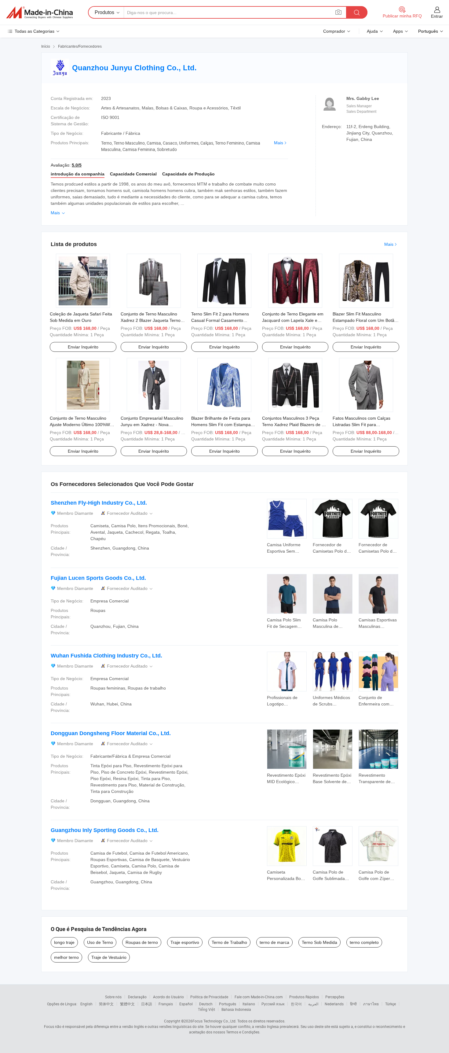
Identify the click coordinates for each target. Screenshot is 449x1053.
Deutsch (206, 1003)
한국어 (296, 1003)
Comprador (334, 31)
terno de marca (274, 942)
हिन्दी (353, 1003)
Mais (278, 142)
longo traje (64, 942)
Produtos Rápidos (304, 996)
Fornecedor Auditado (130, 513)
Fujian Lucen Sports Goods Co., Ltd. (98, 578)
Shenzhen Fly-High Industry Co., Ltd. (99, 503)
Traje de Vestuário (108, 957)
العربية (313, 1003)
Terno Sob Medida (319, 942)
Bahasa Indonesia (236, 1009)
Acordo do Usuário (168, 996)
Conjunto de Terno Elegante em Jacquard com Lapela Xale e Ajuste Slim (292, 320)
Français (166, 1003)
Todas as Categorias (34, 31)
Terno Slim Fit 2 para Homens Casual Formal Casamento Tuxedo (220, 320)
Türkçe (390, 1003)
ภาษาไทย (371, 1003)
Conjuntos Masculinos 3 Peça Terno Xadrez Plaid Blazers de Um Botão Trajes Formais (295, 424)
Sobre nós (113, 996)
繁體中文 (127, 1003)
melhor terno (66, 957)
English (86, 1003)
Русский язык (272, 1003)
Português (227, 1003)
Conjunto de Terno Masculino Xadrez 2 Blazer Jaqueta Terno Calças (151, 320)
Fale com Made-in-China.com (259, 996)
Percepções (334, 996)
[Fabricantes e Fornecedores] (39, 12)
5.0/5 (77, 165)
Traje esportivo (184, 942)
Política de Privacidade (209, 996)
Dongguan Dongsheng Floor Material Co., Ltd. (111, 733)
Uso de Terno (100, 942)
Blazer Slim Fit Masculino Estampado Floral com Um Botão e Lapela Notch (365, 320)
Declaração (137, 996)
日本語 (146, 1003)
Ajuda (372, 31)
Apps (398, 31)
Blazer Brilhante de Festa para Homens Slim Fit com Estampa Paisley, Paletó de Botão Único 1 (222, 424)
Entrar (437, 16)
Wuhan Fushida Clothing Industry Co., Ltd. (106, 656)
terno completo (364, 942)
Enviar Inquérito (83, 346)
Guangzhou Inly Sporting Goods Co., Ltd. (105, 830)
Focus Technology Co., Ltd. (214, 1020)
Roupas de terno (142, 942)
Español (186, 1003)
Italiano (249, 1003)
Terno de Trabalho (229, 942)
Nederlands (334, 1003)
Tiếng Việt (206, 1009)
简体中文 (106, 1003)
